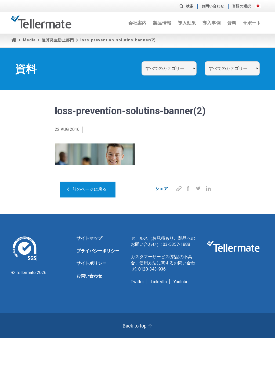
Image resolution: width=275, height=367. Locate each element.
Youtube (181, 281)
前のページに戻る (89, 189)
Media (29, 40)
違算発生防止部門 (58, 40)
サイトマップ (89, 238)
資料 (231, 23)
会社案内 (137, 23)
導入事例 (211, 23)
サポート (252, 23)
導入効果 (187, 23)
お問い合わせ (213, 6)
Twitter (137, 281)
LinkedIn (159, 281)
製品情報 (162, 23)
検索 (190, 6)
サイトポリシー (92, 263)
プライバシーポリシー (98, 250)
